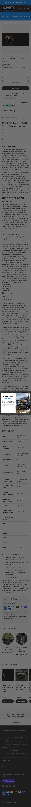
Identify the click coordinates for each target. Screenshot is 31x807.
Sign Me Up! (8, 407)
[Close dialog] (29, 393)
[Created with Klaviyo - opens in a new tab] (15, 413)
